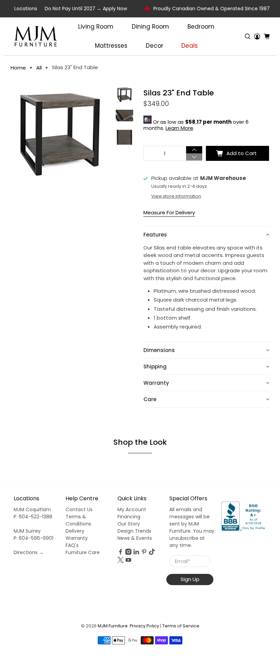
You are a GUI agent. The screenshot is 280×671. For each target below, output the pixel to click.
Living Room (95, 26)
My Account (131, 509)
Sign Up (190, 579)
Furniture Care (83, 552)
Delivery (75, 531)
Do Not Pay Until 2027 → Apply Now (86, 8)
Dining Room (150, 26)
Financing (128, 516)
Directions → (29, 552)
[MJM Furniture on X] (120, 561)
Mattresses (111, 46)
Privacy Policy (144, 626)
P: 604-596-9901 (33, 538)
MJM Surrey (27, 531)
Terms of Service (180, 626)
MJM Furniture (113, 626)
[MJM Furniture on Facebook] (120, 553)
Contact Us (79, 509)
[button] (206, 235)
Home (18, 67)
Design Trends (134, 531)
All (39, 67)
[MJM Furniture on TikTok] (152, 553)
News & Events (134, 538)
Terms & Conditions (78, 520)
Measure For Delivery (169, 212)
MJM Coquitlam (32, 509)
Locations (25, 8)
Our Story (128, 523)
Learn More (179, 128)
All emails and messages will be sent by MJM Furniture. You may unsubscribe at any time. (191, 527)
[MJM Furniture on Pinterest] (144, 553)
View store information (176, 196)
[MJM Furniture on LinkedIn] (136, 553)
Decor (154, 46)
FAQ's (72, 545)
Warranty (77, 538)
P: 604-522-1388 (33, 516)
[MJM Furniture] (35, 36)
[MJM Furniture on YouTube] (128, 561)
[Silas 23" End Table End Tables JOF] (60, 133)
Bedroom (200, 26)
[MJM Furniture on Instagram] (128, 553)
